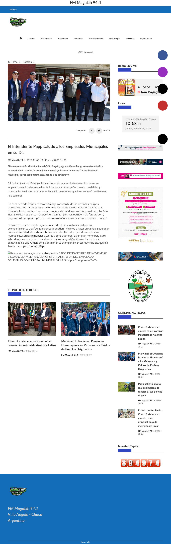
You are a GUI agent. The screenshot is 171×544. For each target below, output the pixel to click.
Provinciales (46, 39)
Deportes (78, 39)
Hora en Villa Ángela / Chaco (140, 119)
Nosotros (13, 10)
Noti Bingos (114, 39)
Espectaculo (146, 39)
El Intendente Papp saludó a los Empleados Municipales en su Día (75, 61)
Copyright (85, 542)
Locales (31, 39)
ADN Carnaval (85, 52)
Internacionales (96, 39)
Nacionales (63, 39)
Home (14, 61)
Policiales (130, 39)
